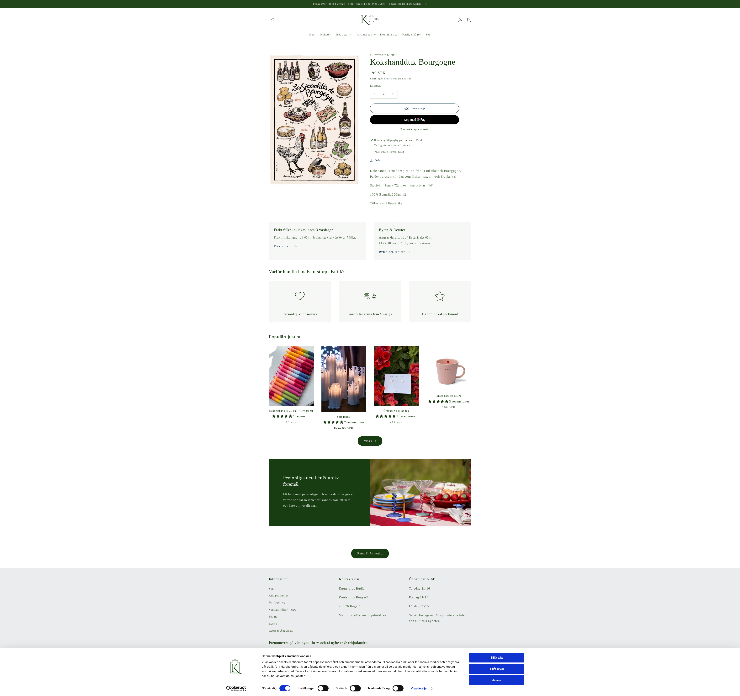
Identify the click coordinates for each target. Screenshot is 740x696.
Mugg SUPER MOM (448, 395)
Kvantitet (375, 85)
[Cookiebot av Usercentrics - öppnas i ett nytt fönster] (236, 688)
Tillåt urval (497, 669)
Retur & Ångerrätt (370, 553)
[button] (273, 19)
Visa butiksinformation (389, 151)
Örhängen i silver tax (396, 410)
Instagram (426, 615)
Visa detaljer (419, 688)
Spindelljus (344, 416)
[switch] (323, 688)
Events (273, 623)
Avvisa (496, 680)
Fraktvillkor (283, 246)
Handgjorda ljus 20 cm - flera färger (291, 410)
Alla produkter (278, 595)
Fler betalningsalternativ (414, 129)
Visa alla (370, 440)
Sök (271, 588)
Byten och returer (392, 252)
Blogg (273, 616)
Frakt (387, 78)
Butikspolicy (277, 602)
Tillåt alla (497, 657)
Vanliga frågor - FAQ (283, 609)
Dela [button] (378, 160)
